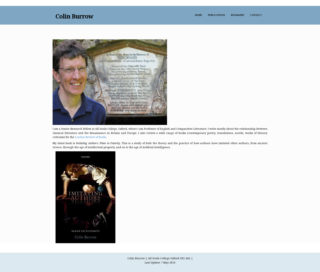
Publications (216, 15)
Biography (237, 15)
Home (198, 15)
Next (58, 37)
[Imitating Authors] (85, 197)
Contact (256, 15)
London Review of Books (90, 137)
